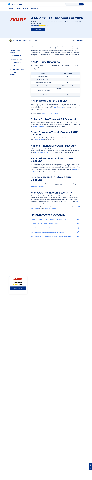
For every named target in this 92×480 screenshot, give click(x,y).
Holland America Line (15, 62)
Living (17, 8)
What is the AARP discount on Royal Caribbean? (43, 228)
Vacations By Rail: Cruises (17, 69)
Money (24, 8)
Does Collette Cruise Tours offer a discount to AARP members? (47, 232)
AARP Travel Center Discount (15, 51)
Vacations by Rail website (37, 186)
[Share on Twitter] (76, 40)
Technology (33, 8)
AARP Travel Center (58, 107)
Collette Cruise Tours (15, 55)
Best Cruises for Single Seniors (50, 113)
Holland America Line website (43, 152)
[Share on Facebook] (78, 40)
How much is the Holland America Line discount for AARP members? (49, 219)
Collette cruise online (38, 126)
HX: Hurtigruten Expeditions (17, 66)
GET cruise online (39, 139)
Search (81, 4)
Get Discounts (38, 29)
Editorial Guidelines (63, 1)
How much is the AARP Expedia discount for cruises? (45, 223)
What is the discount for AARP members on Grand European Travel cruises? (51, 236)
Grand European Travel (16, 59)
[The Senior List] (15, 4)
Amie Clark (18, 40)
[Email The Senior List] (80, 40)
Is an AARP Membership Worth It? (16, 73)
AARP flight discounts (50, 208)
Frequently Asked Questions (17, 78)
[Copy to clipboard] (82, 40)
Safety (10, 8)
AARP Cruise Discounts (16, 47)
